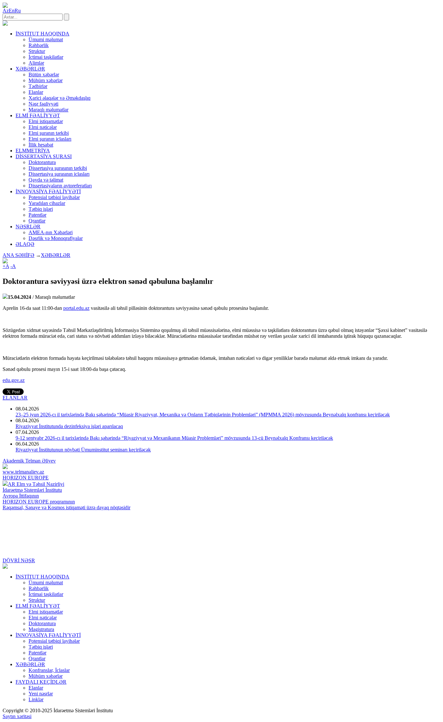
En (12, 10)
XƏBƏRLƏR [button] (30, 68)
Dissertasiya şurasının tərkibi (58, 168)
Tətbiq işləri (41, 209)
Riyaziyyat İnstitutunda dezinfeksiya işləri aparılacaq (69, 426)
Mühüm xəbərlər (46, 80)
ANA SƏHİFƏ (18, 255)
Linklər (36, 699)
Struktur (37, 51)
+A (6, 266)
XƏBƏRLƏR (55, 255)
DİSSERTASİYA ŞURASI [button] (44, 156)
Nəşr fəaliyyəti (43, 104)
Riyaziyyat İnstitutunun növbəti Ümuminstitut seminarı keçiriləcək (83, 449)
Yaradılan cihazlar (47, 203)
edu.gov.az (14, 380)
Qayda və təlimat (46, 180)
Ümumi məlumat (46, 39)
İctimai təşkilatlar (46, 57)
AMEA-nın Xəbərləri (51, 232)
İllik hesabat (41, 144)
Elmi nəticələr (43, 127)
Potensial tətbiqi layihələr (54, 197)
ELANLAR (15, 397)
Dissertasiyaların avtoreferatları (60, 185)
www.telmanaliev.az (23, 472)
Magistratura (41, 629)
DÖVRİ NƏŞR (19, 560)
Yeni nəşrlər (41, 693)
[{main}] (5, 24)
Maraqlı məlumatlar (48, 109)
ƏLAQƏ (25, 244)
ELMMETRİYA (33, 150)
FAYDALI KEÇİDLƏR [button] (41, 682)
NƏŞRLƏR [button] (28, 226)
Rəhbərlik (39, 45)
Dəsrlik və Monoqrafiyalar (56, 238)
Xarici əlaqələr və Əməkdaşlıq (59, 98)
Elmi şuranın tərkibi (49, 133)
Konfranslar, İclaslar (49, 670)
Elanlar (36, 92)
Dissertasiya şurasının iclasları (59, 174)
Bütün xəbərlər (44, 74)
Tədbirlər (38, 86)
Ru (18, 10)
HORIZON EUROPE (26, 477)
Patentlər (37, 215)
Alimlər (36, 63)
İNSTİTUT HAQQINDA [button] (42, 33)
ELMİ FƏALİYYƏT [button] (38, 115)
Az (6, 10)
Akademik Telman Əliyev (29, 460)
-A (13, 266)
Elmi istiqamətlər (46, 121)
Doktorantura (42, 162)
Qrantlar (37, 220)
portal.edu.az (76, 308)
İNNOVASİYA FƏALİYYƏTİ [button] (48, 191)
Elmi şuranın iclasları (50, 139)
